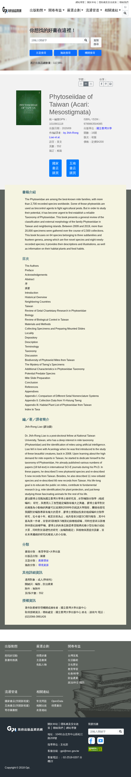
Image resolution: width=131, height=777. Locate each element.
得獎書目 (56, 705)
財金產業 (73, 678)
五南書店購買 (72, 168)
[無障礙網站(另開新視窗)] (95, 749)
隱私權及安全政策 (108, 2)
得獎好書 (41, 655)
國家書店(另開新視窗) (17, 701)
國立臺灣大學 (104, 128)
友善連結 (41, 710)
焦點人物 (41, 664)
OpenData (57, 701)
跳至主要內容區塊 (9, 1)
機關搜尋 (90, 52)
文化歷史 (73, 664)
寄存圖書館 (11, 710)
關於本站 (91, 2)
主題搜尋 (41, 52)
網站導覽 (80, 2)
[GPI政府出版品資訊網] (12, 10)
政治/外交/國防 (76, 682)
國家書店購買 (55, 168)
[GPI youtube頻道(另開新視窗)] (101, 740)
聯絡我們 (123, 2)
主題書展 (41, 660)
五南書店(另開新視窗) (17, 705)
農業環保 (43, 560)
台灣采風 (73, 655)
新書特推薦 (11, 660)
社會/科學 (73, 673)
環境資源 (43, 565)
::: (26, 9)
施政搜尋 (65, 52)
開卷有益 (55, 10)
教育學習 (73, 669)
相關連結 (111, 10)
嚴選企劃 (74, 10)
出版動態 (36, 10)
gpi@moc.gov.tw (69, 751)
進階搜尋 (96, 42)
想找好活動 (11, 655)
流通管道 (92, 10)
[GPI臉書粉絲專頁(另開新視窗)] (92, 740)
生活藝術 (73, 660)
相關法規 (41, 705)
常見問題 (41, 701)
